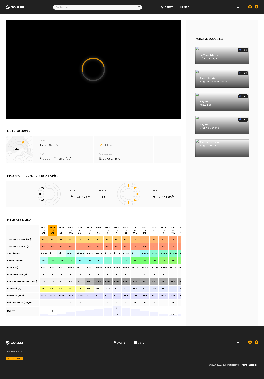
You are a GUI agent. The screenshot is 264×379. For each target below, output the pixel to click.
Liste (185, 7)
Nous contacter (14, 358)
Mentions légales (250, 365)
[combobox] (97, 7)
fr (238, 7)
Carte (169, 7)
